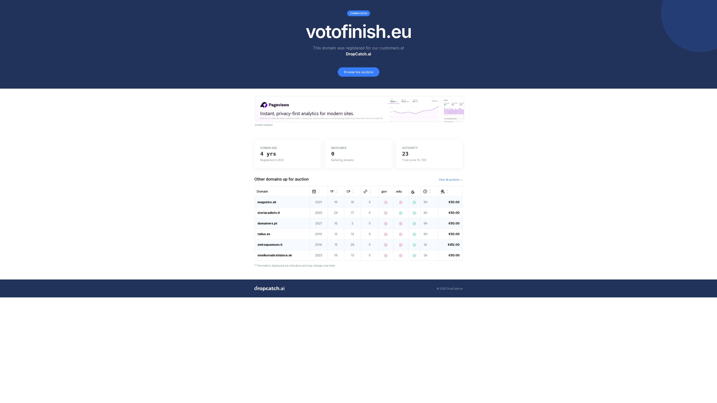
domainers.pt (267, 223)
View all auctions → (451, 179)
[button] (282, 191)
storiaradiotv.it (268, 213)
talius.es (263, 234)
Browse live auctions (358, 72)
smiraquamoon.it (270, 244)
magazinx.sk (266, 202)
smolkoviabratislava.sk (274, 255)
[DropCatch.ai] (269, 288)
